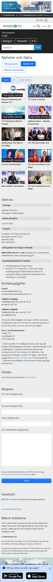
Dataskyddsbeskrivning (11, 509)
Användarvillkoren (24, 474)
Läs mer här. (30, 377)
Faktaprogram (11, 64)
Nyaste (6, 80)
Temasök (22, 40)
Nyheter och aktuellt (14, 70)
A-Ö (14, 80)
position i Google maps (22, 358)
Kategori (8, 40)
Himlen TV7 (28, 64)
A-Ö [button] (34, 40)
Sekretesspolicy (8, 474)
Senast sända (24, 80)
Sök (38, 47)
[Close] (50, 568)
